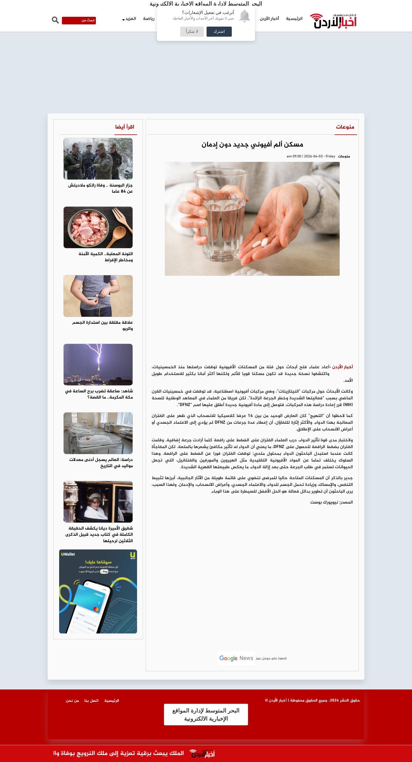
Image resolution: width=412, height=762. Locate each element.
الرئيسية (294, 19)
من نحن (72, 701)
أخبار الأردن (269, 19)
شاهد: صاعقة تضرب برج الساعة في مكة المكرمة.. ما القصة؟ (99, 395)
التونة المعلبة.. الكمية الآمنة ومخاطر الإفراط (105, 257)
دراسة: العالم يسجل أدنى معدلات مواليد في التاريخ (101, 463)
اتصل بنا (91, 701)
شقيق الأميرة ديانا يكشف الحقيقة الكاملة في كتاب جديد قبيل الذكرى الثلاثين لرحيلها (99, 535)
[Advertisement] (206, 42)
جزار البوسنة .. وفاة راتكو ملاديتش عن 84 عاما (100, 189)
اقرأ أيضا (124, 127)
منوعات (345, 127)
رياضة (148, 19)
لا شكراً (192, 32)
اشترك (219, 32)
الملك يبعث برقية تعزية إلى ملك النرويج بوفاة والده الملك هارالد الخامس (99, 753)
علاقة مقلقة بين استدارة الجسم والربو (102, 326)
